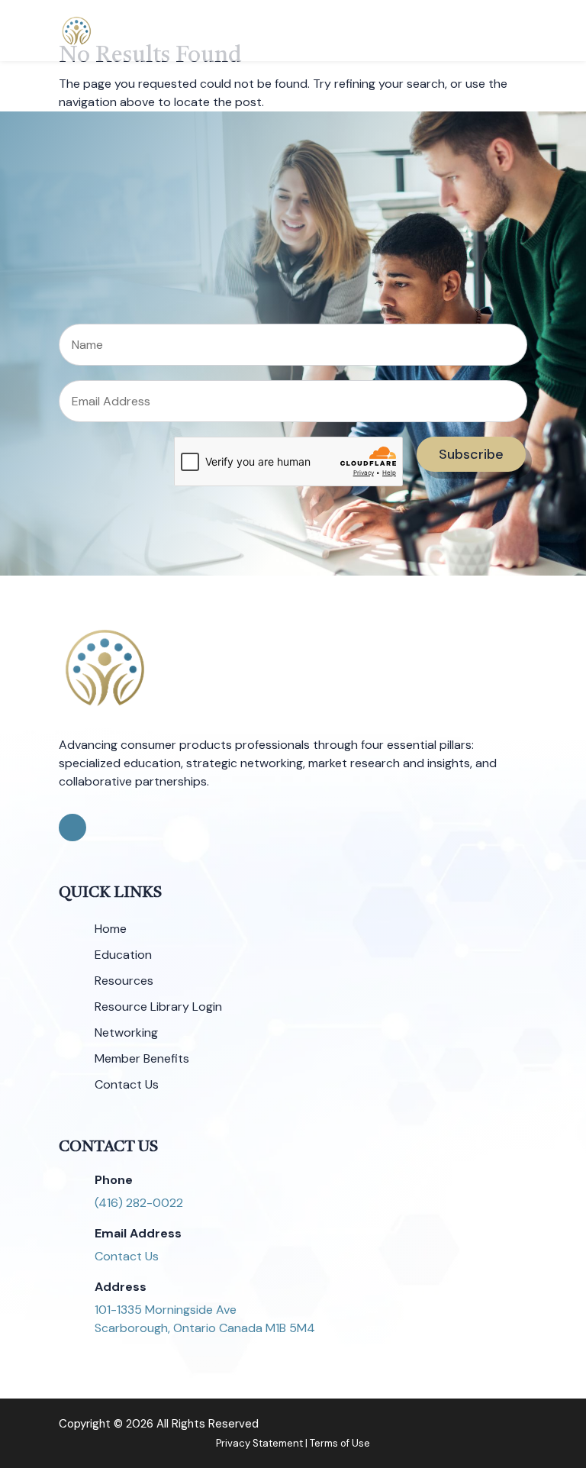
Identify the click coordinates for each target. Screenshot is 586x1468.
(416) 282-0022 (139, 1203)
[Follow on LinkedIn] (72, 827)
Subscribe (471, 454)
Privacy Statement (259, 1443)
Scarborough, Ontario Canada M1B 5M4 (205, 1328)
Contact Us (127, 1256)
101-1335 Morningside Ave (166, 1310)
